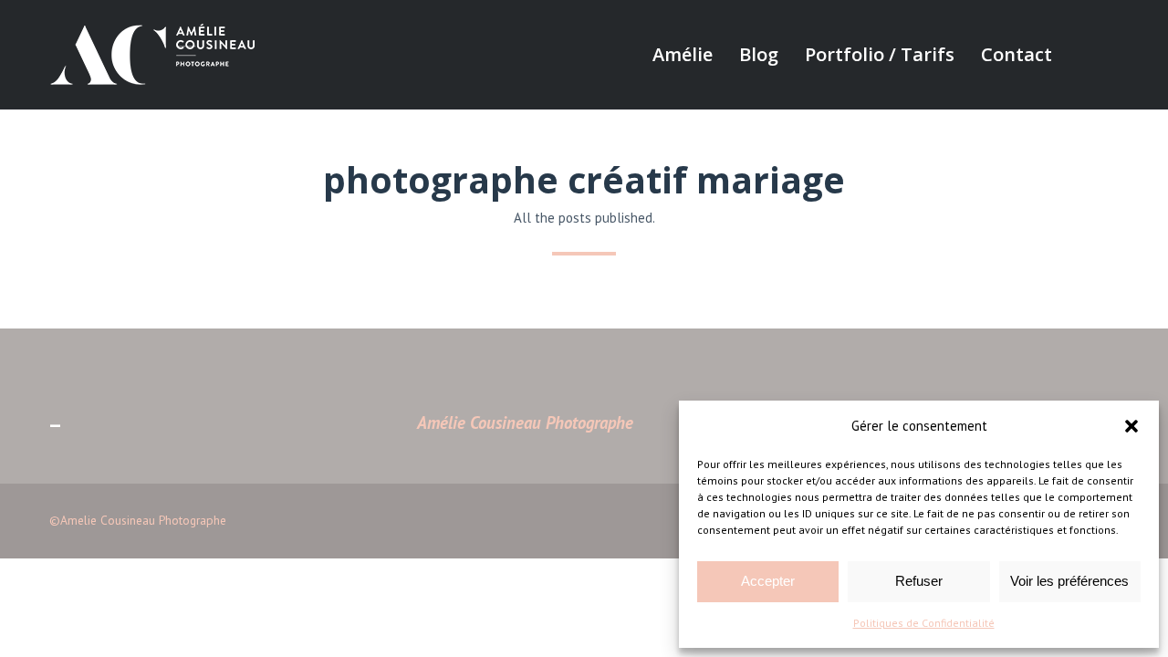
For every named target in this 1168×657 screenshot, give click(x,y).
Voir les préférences (1069, 581)
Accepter (768, 581)
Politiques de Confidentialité (924, 623)
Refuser (919, 581)
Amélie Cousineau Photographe (525, 422)
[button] (1131, 426)
